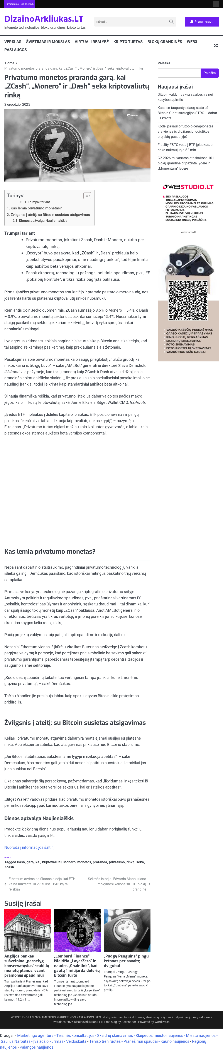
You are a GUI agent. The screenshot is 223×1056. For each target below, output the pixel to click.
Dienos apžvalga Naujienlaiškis (43, 221)
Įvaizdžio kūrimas (48, 1041)
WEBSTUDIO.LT (21, 1017)
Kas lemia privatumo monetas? (36, 208)
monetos (84, 862)
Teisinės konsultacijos (75, 1035)
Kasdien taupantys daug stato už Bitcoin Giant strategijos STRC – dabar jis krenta (187, 113)
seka (140, 862)
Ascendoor (129, 1022)
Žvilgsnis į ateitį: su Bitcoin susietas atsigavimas (50, 214)
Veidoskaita (76, 1041)
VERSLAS (12, 41)
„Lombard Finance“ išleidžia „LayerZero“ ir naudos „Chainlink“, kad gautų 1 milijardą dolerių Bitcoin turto (77, 966)
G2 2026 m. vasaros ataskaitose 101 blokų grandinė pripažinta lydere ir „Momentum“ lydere (186, 163)
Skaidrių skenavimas (115, 1035)
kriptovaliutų (52, 862)
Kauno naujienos (174, 1041)
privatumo (117, 862)
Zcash (9, 867)
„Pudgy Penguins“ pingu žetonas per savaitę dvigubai (126, 961)
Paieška (164, 63)
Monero (69, 862)
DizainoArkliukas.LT (43, 19)
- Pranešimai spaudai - (141, 1041)
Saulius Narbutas (15, 1041)
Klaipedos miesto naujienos (159, 1035)
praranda (100, 862)
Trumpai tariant (39, 202)
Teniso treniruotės (105, 1041)
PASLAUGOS (15, 49)
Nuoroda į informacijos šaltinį (29, 847)
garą (30, 862)
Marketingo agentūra (35, 1035)
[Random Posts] (216, 45)
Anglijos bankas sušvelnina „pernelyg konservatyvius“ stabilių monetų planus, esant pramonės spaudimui (26, 966)
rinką (131, 862)
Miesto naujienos (201, 1035)
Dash (21, 862)
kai (37, 862)
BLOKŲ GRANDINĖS (164, 41)
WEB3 (192, 41)
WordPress (162, 1022)
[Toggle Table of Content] (85, 195)
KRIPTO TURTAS (128, 41)
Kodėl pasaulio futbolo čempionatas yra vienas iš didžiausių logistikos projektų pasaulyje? (185, 131)
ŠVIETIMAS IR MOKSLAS (48, 41)
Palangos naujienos (36, 1047)
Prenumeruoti (204, 21)
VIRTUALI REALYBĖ (92, 41)
